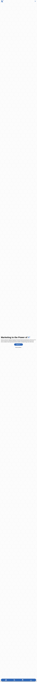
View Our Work (18, 347)
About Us (18, 344)
